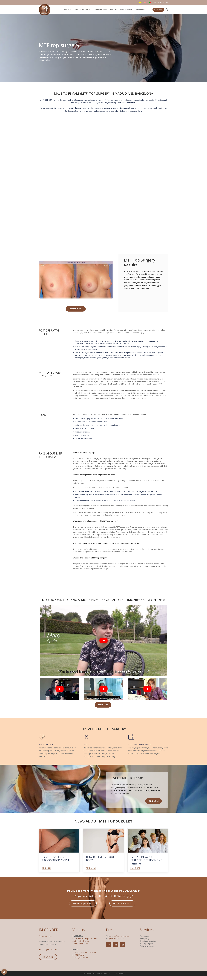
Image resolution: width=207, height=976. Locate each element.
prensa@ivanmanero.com (120, 936)
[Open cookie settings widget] (4, 972)
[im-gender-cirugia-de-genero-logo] (44, 9)
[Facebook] (108, 944)
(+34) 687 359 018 (50, 949)
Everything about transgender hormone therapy (146, 860)
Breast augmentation (148, 941)
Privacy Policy (103, 973)
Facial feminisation (147, 946)
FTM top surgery (146, 943)
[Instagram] (115, 944)
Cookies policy (119, 973)
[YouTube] (122, 944)
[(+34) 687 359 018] (41, 950)
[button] (70, 10)
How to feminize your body (100, 858)
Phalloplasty (144, 938)
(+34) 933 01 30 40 (81, 943)
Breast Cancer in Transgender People (56, 858)
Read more (46, 868)
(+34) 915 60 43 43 (83, 957)
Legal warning (88, 973)
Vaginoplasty (145, 936)
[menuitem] (140, 2)
